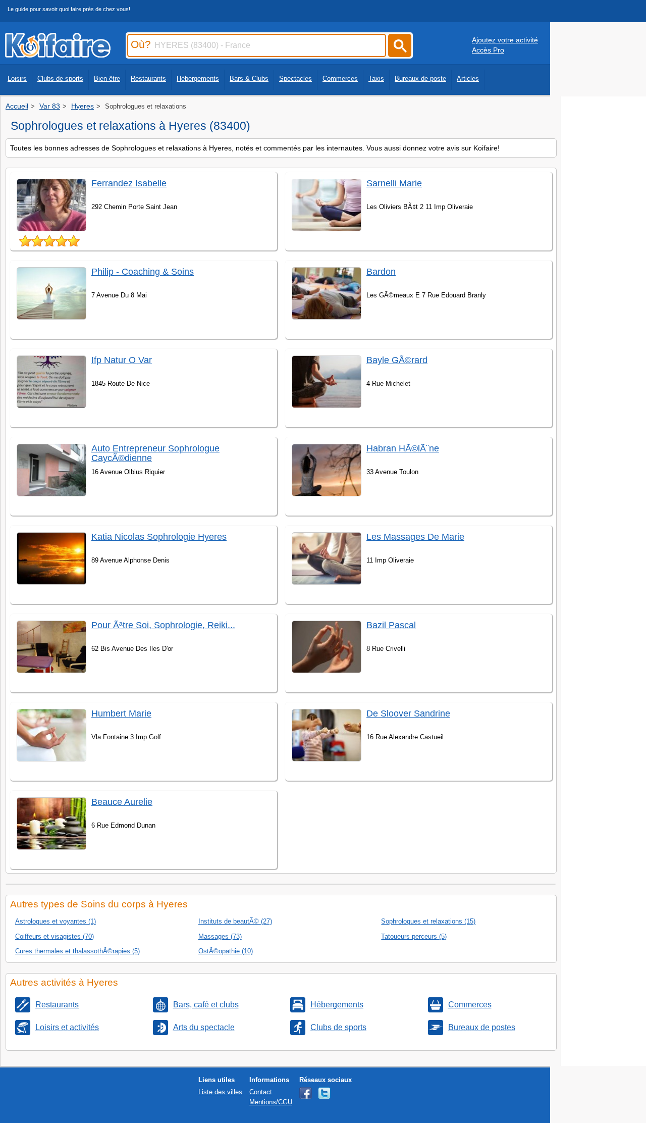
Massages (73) (220, 936)
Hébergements (198, 78)
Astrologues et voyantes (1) (55, 921)
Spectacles (295, 78)
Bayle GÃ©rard (396, 360)
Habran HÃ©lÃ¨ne (402, 448)
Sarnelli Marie (394, 183)
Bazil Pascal (391, 625)
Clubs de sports (60, 78)
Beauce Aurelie (121, 802)
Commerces (340, 78)
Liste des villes (220, 1092)
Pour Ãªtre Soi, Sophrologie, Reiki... (163, 625)
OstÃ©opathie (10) (225, 951)
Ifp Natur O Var (121, 360)
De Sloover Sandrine (408, 713)
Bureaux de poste (420, 78)
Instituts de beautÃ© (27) (235, 921)
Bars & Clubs (249, 78)
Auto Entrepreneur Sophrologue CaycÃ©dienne (155, 453)
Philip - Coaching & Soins (142, 272)
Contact (260, 1092)
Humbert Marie (121, 713)
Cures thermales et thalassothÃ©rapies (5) (77, 951)
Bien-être (107, 78)
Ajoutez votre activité (505, 40)
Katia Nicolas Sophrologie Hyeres (159, 537)
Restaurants (148, 78)
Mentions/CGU (270, 1102)
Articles (468, 78)
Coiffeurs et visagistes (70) (54, 936)
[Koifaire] (58, 54)
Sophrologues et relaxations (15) (428, 921)
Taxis (376, 78)
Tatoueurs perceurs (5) (414, 936)
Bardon (381, 272)
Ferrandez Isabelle (129, 183)
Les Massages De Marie (415, 537)
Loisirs (17, 78)
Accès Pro (488, 50)
